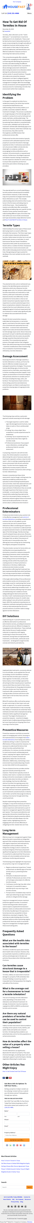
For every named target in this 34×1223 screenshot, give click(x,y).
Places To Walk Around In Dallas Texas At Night (15, 1169)
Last (18, 1116)
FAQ (13, 1199)
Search (30, 1187)
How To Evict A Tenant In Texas (10, 1161)
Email (6, 1126)
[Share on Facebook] (4, 1078)
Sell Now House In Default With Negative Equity (15, 1163)
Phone (6, 1120)
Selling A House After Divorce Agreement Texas (15, 1166)
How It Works (7, 1199)
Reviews (29, 1222)
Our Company (17, 2)
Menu (29, 13)
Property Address (10, 1133)
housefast (7, 31)
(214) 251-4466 (13, 13)
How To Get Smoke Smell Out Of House (14, 1071)
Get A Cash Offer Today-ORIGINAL (13, 1197)
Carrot (25, 1218)
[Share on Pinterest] (10, 1078)
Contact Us (27, 1197)
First (5, 1116)
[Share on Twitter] (7, 1078)
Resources (28, 1199)
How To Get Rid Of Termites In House (16, 220)
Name (6, 1111)
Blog (21, 1202)
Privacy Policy (15, 1202)
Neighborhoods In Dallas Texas (10, 1172)
